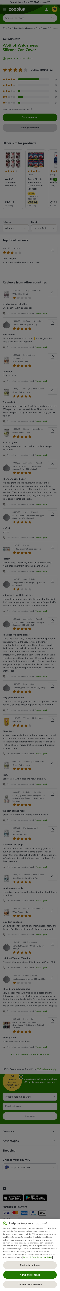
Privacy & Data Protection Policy (37, 1257)
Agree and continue (30, 1274)
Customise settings (30, 1265)
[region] (30, 1255)
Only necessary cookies (30, 1284)
